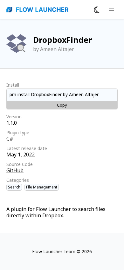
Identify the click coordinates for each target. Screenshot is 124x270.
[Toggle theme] (96, 10)
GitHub (15, 170)
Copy (62, 105)
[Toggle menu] (111, 9)
